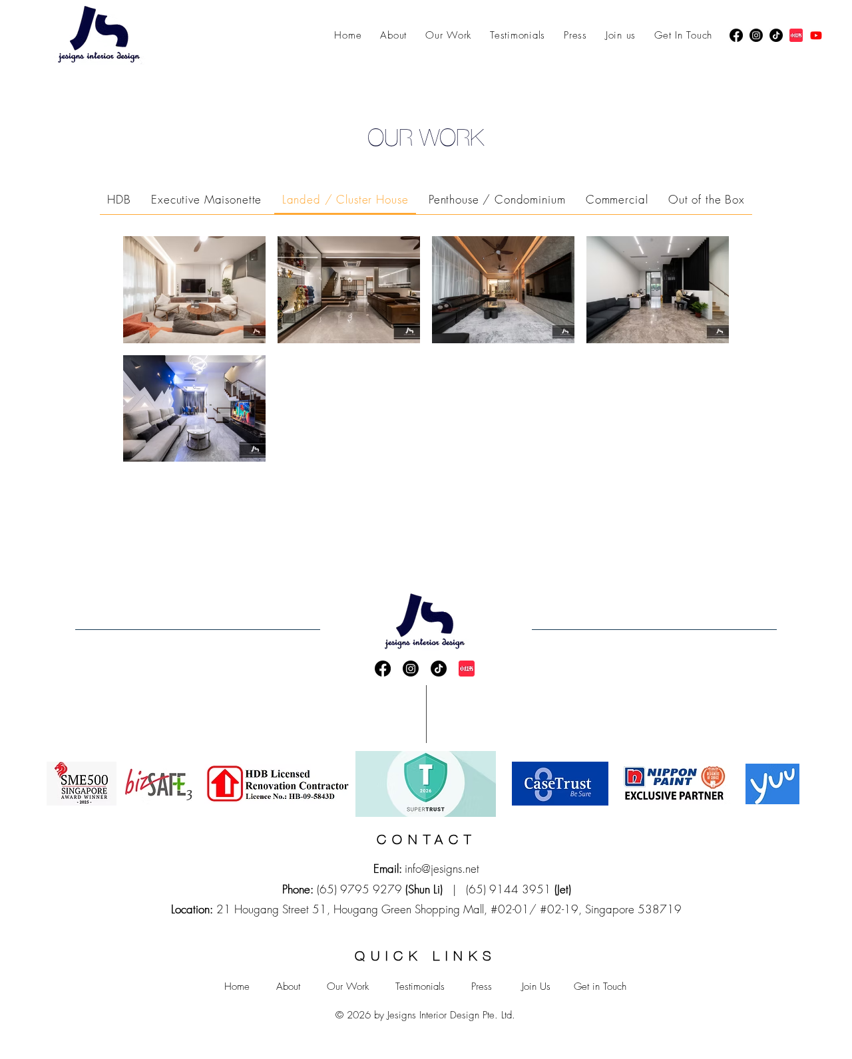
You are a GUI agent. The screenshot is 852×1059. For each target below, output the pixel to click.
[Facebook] (736, 35)
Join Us (536, 986)
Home (237, 986)
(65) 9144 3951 (508, 889)
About (288, 986)
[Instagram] (756, 35)
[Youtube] (816, 35)
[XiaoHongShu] (796, 35)
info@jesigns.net (442, 868)
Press (481, 986)
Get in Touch (600, 986)
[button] (119, 200)
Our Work (348, 986)
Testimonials (420, 986)
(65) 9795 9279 (359, 889)
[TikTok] (776, 35)
